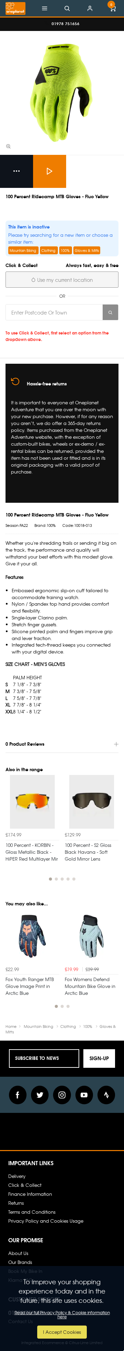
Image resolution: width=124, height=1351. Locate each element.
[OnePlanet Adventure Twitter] (40, 1095)
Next (112, 832)
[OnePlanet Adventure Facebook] (18, 1095)
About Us (18, 1253)
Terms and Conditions (31, 1212)
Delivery (16, 1176)
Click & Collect (24, 1185)
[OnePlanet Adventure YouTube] (84, 1095)
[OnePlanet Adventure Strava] (106, 1095)
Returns (16, 1203)
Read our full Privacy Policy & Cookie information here (62, 1314)
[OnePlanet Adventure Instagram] (62, 1095)
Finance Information (30, 1194)
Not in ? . (54, 325)
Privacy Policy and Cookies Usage (45, 1220)
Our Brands (20, 1262)
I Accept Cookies (62, 1332)
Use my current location (64, 279)
